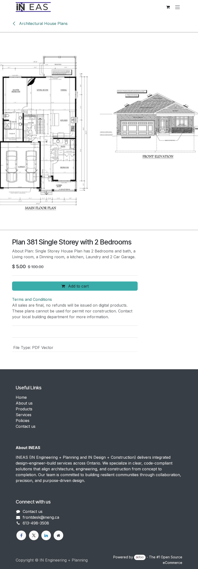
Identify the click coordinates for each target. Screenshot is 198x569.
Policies (22, 420)
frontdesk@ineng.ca (41, 517)
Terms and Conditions (32, 299)
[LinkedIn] (46, 535)
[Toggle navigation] (177, 7)
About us (24, 403)
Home (21, 397)
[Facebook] (21, 535)
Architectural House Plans (43, 23)
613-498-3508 (36, 523)
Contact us (25, 426)
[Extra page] (58, 535)
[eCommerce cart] (168, 7)
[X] (34, 535)
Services (23, 414)
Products (24, 408)
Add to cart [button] (78, 286)
